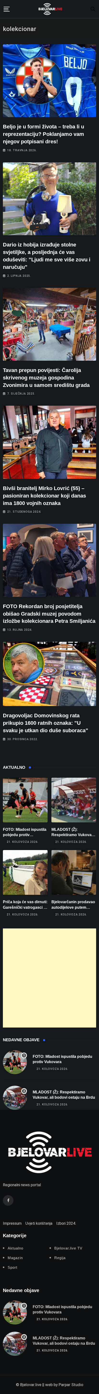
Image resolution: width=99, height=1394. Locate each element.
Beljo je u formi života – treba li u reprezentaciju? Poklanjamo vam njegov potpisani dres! (43, 134)
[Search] (93, 8)
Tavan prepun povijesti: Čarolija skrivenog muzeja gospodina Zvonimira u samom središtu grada (47, 377)
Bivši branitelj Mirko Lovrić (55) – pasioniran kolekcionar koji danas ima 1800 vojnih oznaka (44, 495)
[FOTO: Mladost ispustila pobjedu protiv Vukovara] (25, 800)
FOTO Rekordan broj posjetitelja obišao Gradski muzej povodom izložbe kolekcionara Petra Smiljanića (49, 613)
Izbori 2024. (66, 1223)
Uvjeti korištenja (38, 1223)
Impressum (12, 1223)
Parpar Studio (71, 1384)
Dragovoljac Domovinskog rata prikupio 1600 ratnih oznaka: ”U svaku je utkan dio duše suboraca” (45, 723)
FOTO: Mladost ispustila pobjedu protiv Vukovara (24, 834)
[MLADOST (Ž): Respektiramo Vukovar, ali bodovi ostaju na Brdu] (73, 800)
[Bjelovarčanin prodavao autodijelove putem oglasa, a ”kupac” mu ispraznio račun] (73, 872)
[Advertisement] (49, 978)
